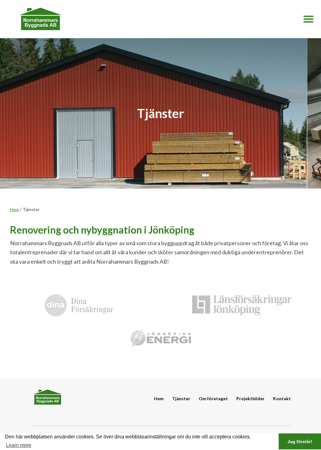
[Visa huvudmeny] (308, 19)
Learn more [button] (18, 445)
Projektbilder (250, 398)
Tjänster (181, 398)
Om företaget (213, 398)
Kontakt (282, 398)
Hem (14, 209)
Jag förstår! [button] (299, 441)
